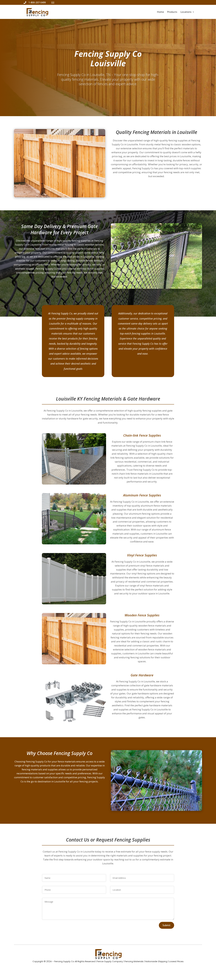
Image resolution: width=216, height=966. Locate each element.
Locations (185, 11)
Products (172, 11)
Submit (166, 925)
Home (160, 11)
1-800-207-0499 (37, 2)
